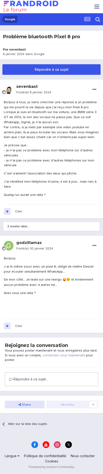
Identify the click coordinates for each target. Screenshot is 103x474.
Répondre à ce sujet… (30, 379)
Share (26, 404)
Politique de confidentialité (45, 456)
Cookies (51, 461)
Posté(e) (33, 92)
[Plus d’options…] (94, 89)
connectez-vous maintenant (64, 355)
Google (39, 54)
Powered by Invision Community (51, 467)
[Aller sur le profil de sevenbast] (8, 89)
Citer (18, 211)
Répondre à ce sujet (52, 69)
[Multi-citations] (7, 211)
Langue (11, 456)
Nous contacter (83, 456)
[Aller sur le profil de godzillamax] (8, 245)
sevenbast (17, 49)
